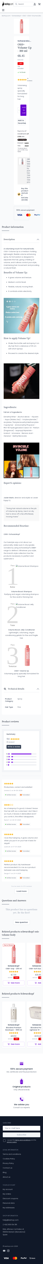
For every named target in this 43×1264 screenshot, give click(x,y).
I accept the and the (21, 1141)
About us (6, 1177)
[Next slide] (25, 26)
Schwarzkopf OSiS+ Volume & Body (25, 41)
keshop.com (6, 16)
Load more (21, 891)
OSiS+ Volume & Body (34, 16)
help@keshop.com (11, 1220)
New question (21, 922)
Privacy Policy (8, 1163)
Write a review (14, 747)
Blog (4, 1172)
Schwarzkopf (16, 16)
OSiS (24, 16)
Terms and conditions (12, 1154)
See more (15, 983)
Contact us (7, 1168)
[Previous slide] (17, 26)
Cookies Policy (9, 1158)
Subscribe (21, 1134)
